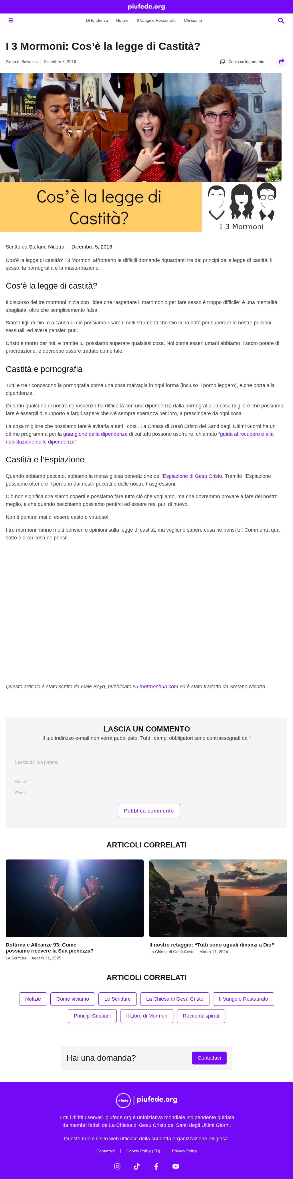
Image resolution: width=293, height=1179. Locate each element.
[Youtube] (176, 1166)
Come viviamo (72, 999)
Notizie (122, 20)
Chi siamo (193, 20)
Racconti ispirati (201, 1016)
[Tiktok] (137, 1166)
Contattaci (105, 1151)
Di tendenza (97, 20)
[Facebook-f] (156, 1166)
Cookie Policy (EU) (143, 1151)
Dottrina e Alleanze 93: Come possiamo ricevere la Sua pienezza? (50, 948)
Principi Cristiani (92, 1016)
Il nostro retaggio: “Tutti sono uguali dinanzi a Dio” (211, 945)
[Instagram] (117, 1166)
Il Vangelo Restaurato (156, 20)
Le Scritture (16, 958)
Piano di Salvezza (22, 61)
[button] (11, 20)
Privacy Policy (184, 1151)
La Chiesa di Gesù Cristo (172, 951)
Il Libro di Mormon (146, 1016)
